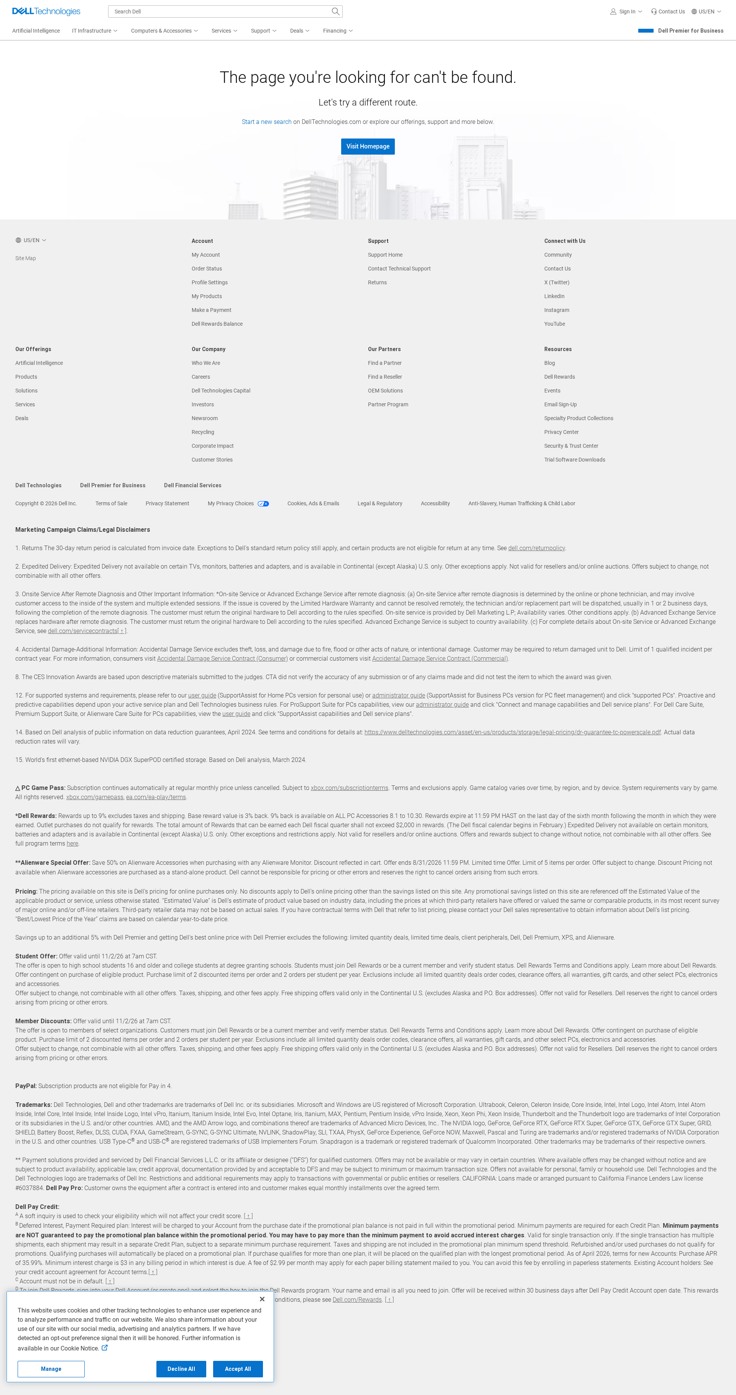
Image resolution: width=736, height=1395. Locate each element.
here (72, 843)
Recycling (203, 432)
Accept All (238, 1368)
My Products (207, 296)
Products (26, 377)
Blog (549, 363)
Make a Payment (212, 310)
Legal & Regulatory (380, 503)
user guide (202, 695)
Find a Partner (385, 363)
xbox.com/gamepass (94, 797)
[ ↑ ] (122, 631)
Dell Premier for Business (691, 30)
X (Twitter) (557, 282)
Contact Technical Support (399, 268)
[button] (627, 11)
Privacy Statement (167, 503)
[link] (668, 11)
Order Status (207, 268)
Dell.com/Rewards (357, 1299)
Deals (21, 418)
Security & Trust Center (571, 446)
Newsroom (205, 418)
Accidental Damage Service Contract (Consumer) (222, 658)
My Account (206, 255)
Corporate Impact (213, 446)
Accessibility (435, 503)
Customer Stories (212, 460)
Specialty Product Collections (578, 418)
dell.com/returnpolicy (536, 548)
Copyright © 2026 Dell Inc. (46, 503)
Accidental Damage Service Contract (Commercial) (440, 658)
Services (25, 404)
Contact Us (557, 268)
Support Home (385, 255)
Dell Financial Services (193, 485)
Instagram (556, 310)
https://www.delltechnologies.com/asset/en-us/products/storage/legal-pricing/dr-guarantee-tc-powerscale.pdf (513, 732)
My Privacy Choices (231, 503)
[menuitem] (95, 31)
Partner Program (388, 404)
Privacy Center (561, 432)
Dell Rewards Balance (217, 324)
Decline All (181, 1368)
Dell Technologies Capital (221, 391)
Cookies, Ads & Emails (313, 503)
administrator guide (398, 695)
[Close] (262, 1299)
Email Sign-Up (560, 404)
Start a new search (267, 121)
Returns (377, 282)
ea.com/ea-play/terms (156, 797)
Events (552, 391)
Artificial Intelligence (39, 363)
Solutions (26, 391)
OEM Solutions (385, 391)
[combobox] (225, 11)
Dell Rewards (559, 377)
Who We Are (206, 363)
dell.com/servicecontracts (82, 631)
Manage (51, 1368)
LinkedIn (554, 296)
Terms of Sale (111, 503)
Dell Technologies (38, 485)
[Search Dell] (336, 11)
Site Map (25, 258)
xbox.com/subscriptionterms (349, 787)
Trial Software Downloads (574, 460)
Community (558, 255)
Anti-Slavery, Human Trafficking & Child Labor (521, 503)
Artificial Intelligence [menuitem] (36, 31)
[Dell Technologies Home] (46, 11)
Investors (203, 404)
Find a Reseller (385, 377)
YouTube (554, 324)
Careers (201, 377)
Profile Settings (210, 282)
